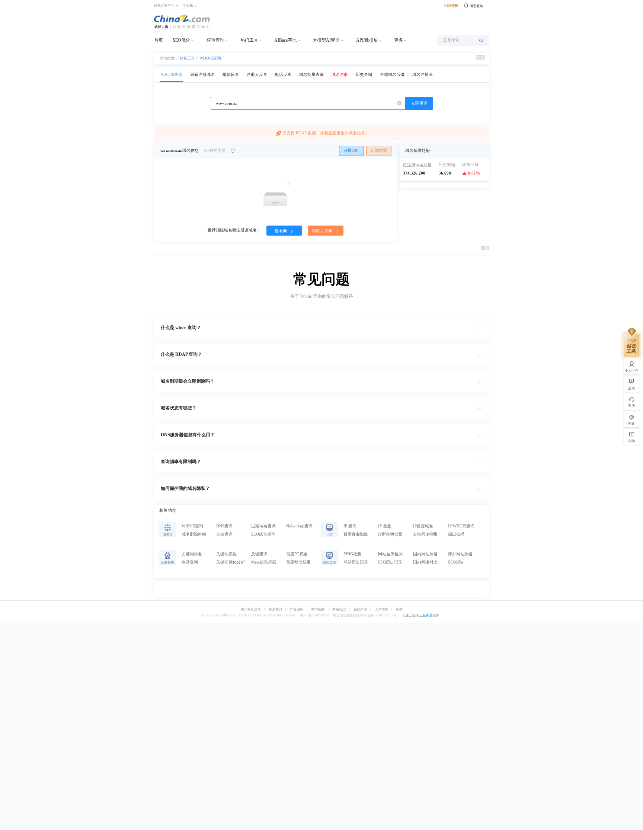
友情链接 (317, 609)
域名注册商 (422, 75)
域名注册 (340, 75)
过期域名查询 (263, 526)
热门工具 (249, 40)
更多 (398, 40)
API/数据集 (367, 40)
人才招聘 (381, 609)
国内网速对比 (425, 562)
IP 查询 (349, 526)
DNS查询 (224, 526)
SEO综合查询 (263, 534)
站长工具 (187, 58)
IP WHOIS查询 (461, 526)
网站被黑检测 (390, 554)
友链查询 (224, 534)
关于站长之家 (251, 609)
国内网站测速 (425, 554)
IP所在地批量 (390, 534)
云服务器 (425, 615)
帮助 (399, 609)
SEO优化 (181, 40)
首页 (158, 40)
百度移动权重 (298, 562)
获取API (351, 151)
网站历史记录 (355, 562)
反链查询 (259, 554)
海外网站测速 (460, 554)
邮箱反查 (231, 75)
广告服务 (296, 609)
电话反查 (283, 75)
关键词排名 (192, 554)
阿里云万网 (322, 231)
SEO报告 (456, 562)
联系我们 (275, 609)
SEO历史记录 (390, 562)
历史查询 (364, 75)
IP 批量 (384, 526)
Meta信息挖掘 (263, 562)
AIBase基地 (285, 40)
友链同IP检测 (425, 534)
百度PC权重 (296, 554)
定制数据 (379, 151)
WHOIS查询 (210, 58)
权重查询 (215, 40)
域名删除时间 (194, 534)
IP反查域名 (423, 526)
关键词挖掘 (226, 554)
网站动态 (339, 609)
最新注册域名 (202, 75)
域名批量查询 (311, 75)
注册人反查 (257, 75)
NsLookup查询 (299, 526)
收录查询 (190, 562)
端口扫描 (456, 534)
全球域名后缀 (392, 75)
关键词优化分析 (230, 562)
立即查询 (419, 103)
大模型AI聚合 (326, 40)
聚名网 (281, 231)
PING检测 (352, 554)
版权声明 (360, 609)
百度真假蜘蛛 (355, 534)
